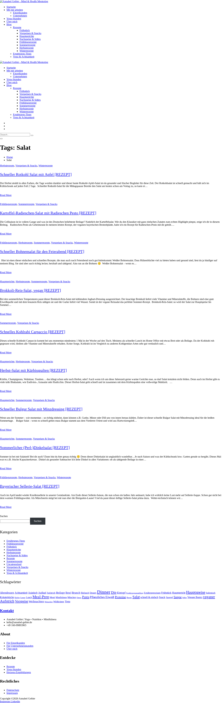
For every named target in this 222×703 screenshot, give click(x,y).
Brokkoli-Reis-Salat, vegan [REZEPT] (30, 290)
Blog (9, 24)
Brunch (76, 592)
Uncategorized (14, 564)
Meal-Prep (41, 597)
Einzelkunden (20, 12)
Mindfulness (61, 597)
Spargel (169, 597)
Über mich (12, 21)
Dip (113, 592)
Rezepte (17, 27)
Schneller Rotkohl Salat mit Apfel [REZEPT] (36, 174)
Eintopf (121, 592)
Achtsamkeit (21, 592)
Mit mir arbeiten (15, 9)
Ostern (79, 597)
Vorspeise (21, 601)
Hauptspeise (195, 592)
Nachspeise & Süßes (30, 39)
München (71, 597)
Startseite (11, 7)
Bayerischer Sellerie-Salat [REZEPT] (29, 486)
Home (10, 157)
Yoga (67, 601)
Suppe (178, 597)
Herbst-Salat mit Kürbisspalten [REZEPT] (33, 370)
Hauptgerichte (27, 36)
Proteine (120, 597)
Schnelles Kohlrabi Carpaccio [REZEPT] (32, 332)
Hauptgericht (178, 592)
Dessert (93, 593)
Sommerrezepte (27, 45)
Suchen (4, 516)
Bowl (68, 592)
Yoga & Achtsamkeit (23, 56)
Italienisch (210, 593)
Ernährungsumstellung (134, 593)
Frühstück (25, 30)
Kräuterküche (7, 597)
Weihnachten (36, 601)
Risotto (129, 597)
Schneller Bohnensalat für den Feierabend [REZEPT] (42, 251)
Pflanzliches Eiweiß (102, 597)
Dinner (103, 592)
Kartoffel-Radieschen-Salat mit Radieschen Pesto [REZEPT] (48, 213)
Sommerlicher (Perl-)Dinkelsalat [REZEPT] (35, 447)
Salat (136, 597)
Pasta (85, 597)
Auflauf (42, 592)
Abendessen (7, 592)
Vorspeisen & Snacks (30, 33)
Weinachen (49, 602)
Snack (162, 597)
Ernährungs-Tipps (22, 53)
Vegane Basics (194, 597)
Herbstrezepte (27, 47)
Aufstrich (51, 593)
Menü (52, 597)
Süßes (184, 597)
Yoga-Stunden (14, 18)
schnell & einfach (149, 597)
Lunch (29, 597)
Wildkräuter (58, 601)
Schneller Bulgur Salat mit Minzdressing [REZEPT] (41, 409)
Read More (6, 195)
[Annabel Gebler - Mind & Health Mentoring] (24, 1)
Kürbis (17, 597)
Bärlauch (85, 593)
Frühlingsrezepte (28, 42)
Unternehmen (20, 15)
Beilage (60, 592)
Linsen (22, 597)
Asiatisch (33, 592)
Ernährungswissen (152, 593)
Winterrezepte (27, 50)
